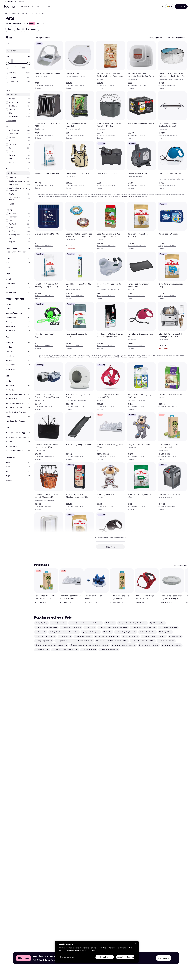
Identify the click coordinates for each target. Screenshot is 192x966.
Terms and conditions (127, 196)
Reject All (104, 957)
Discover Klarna (27, 6)
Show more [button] (110, 547)
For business (19, 1)
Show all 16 (10, 204)
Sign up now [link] (163, 958)
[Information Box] (49, 38)
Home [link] (37, 13)
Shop (37, 6)
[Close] (135, 943)
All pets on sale (180, 565)
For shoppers (9, 1)
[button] (169, 6)
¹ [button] (44, 85)
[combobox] (156, 37)
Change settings (67, 957)
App (43, 6)
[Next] (183, 586)
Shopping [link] (15, 13)
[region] (97, 952)
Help (49, 6)
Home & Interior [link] (27, 13)
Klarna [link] (7, 13)
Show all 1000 (11, 121)
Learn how (40, 23)
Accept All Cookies (125, 957)
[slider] (7, 63)
